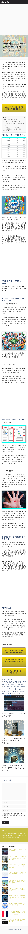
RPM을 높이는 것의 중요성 (10, 120)
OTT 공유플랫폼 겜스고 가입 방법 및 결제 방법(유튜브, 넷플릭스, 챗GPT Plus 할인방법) (17, 913)
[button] (19, 2)
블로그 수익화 (7, 41)
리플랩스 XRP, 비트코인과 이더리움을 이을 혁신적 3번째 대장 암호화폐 (17, 897)
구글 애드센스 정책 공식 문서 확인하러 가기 (14, 672)
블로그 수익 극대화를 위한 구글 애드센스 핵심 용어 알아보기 (14, 108)
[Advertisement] (14, 19)
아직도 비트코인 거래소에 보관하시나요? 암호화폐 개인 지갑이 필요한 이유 (13, 767)
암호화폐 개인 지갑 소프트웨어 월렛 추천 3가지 (17, 849)
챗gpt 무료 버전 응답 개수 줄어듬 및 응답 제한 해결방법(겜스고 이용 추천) (17, 920)
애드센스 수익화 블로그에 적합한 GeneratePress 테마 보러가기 (14, 661)
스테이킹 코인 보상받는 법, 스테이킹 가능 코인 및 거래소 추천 (17, 904)
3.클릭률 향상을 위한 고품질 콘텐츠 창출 (15, 129)
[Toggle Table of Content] (23, 117)
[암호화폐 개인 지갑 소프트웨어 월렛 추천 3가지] (14, 710)
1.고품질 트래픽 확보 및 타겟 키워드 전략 (14, 124)
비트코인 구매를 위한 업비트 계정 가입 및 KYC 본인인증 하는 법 (17, 873)
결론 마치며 (6, 131)
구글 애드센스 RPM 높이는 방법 (11, 122)
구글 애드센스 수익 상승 (16, 684)
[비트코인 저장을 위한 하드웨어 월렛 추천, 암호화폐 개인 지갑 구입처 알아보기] (14, 735)
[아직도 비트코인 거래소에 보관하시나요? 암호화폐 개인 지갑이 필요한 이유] (14, 762)
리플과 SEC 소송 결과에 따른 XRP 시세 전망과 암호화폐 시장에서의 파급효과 (17, 889)
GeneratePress (20, 932)
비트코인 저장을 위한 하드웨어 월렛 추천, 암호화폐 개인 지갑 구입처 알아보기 (13, 740)
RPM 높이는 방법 (9, 682)
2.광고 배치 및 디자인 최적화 (12, 127)
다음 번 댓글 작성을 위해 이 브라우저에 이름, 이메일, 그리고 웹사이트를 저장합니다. (14, 816)
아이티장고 (5, 2)
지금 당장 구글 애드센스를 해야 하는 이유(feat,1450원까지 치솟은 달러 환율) (17, 881)
